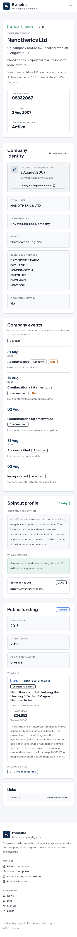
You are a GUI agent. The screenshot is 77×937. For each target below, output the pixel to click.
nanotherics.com (57, 797)
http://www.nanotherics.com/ (26, 588)
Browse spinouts (58, 153)
